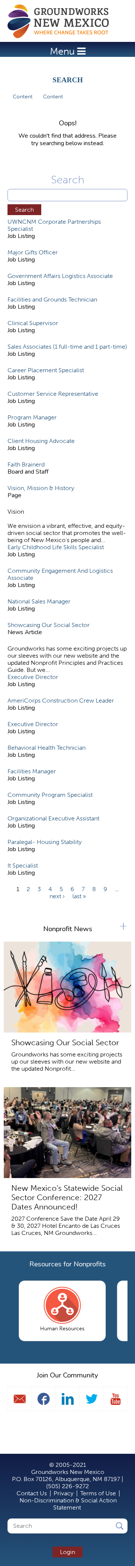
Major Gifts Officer (33, 252)
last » (79, 896)
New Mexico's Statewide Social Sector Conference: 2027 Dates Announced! (67, 1197)
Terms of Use (98, 1493)
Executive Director (33, 676)
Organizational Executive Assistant (53, 818)
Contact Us (31, 1493)
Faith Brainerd (26, 464)
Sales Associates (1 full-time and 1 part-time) (67, 346)
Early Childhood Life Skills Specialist (56, 547)
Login (67, 1552)
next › (57, 896)
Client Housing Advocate (41, 440)
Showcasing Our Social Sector (49, 624)
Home (62, 21)
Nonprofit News (67, 929)
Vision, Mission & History (41, 488)
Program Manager (32, 417)
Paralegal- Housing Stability (45, 841)
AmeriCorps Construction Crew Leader (61, 700)
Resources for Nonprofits (67, 1264)
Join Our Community (67, 1375)
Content (23, 97)
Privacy (64, 1493)
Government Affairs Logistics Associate (60, 275)
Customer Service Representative (53, 393)
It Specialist (23, 865)
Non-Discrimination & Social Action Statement (68, 1504)
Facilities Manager (32, 771)
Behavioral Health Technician (47, 747)
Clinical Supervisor (33, 323)
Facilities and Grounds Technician (52, 299)
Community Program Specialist (50, 794)
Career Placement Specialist (46, 370)
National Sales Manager (39, 601)
